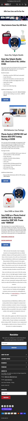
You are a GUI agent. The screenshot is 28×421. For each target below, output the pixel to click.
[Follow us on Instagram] (5, 406)
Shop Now (5, 100)
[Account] (20, 4)
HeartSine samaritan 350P (6, 240)
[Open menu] (2, 4)
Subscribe (14, 347)
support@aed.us (15, 293)
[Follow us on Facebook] (2, 406)
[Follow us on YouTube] (7, 406)
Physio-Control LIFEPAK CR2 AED (7, 236)
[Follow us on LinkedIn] (13, 406)
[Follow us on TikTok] (10, 406)
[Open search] (17, 4)
